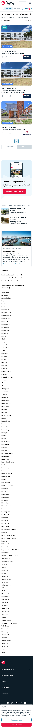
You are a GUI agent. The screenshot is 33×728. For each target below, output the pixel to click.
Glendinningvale (6, 383)
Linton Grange (5, 468)
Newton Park (5, 514)
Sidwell (3, 573)
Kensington (4, 433)
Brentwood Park (6, 324)
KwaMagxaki (5, 456)
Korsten (3, 438)
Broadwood (5, 330)
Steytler (3, 591)
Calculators (5, 687)
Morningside (5, 497)
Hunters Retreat (6, 415)
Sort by (27, 20)
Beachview (4, 304)
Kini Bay (3, 435)
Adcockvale (5, 292)
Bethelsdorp (5, 309)
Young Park (4, 649)
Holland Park (5, 406)
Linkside (3, 465)
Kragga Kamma (6, 441)
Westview (4, 637)
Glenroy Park (5, 389)
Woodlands (4, 646)
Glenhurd (4, 386)
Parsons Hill (4, 520)
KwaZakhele (5, 459)
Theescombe (5, 608)
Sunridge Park (5, 599)
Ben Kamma (4, 307)
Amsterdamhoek (6, 298)
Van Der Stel (5, 611)
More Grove (5, 494)
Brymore (4, 336)
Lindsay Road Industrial (8, 462)
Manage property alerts (14, 191)
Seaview (4, 567)
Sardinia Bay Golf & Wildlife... (10, 555)
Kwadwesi (4, 447)
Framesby (4, 374)
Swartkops (4, 602)
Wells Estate (5, 626)
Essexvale (4, 356)
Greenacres (4, 397)
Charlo (3, 339)
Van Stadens (5, 614)
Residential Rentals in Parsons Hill (11, 275)
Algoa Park (4, 295)
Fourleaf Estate (6, 371)
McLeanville (4, 488)
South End (4, 576)
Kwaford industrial (7, 453)
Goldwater (4, 392)
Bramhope (4, 321)
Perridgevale (5, 526)
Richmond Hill (5, 544)
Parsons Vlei (5, 523)
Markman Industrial (7, 485)
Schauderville (5, 558)
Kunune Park (5, 444)
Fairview (3, 359)
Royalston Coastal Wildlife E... (10, 550)
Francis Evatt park (6, 377)
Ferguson (4, 362)
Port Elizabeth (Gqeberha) (21, 17)
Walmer (3, 617)
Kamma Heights (6, 424)
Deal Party (4, 353)
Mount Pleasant (6, 506)
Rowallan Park (5, 547)
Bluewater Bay (5, 318)
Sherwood (4, 570)
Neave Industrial (6, 509)
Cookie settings (16, 720)
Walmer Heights (6, 620)
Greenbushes (5, 400)
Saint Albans (5, 552)
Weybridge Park (6, 640)
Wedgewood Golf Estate (9, 623)
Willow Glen (4, 643)
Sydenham (4, 605)
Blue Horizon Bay (6, 315)
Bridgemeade (5, 327)
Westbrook (4, 629)
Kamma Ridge (5, 430)
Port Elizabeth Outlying (8, 538)
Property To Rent (7, 675)
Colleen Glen (5, 348)
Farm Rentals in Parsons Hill (9, 281)
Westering (4, 632)
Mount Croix (5, 503)
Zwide (3, 652)
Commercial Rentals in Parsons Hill (11, 278)
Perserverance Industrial (8, 529)
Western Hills (5, 635)
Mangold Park (5, 482)
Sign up (22, 3)
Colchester (4, 345)
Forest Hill (4, 368)
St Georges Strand (7, 588)
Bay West (4, 301)
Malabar (3, 479)
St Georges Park (6, 585)
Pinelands (4, 532)
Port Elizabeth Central (8, 535)
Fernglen (4, 365)
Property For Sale (7, 669)
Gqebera (4, 394)
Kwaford (4, 450)
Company (4, 694)
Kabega (3, 418)
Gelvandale (4, 380)
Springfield (4, 582)
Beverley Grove (6, 312)
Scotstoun (4, 564)
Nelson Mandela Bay (6, 17)
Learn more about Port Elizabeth (14, 264)
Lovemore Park (5, 476)
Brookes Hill (5, 333)
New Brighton (5, 512)
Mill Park (3, 491)
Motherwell (4, 500)
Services (4, 681)
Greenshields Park (6, 403)
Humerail (4, 409)
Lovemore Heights (6, 473)
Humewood (4, 412)
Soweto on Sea (6, 579)
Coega (3, 342)
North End (4, 517)
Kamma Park (5, 427)
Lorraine (3, 471)
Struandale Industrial (7, 594)
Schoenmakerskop (7, 561)
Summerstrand (5, 596)
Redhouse (4, 541)
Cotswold (4, 350)
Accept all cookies (16, 725)
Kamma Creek (5, 421)
